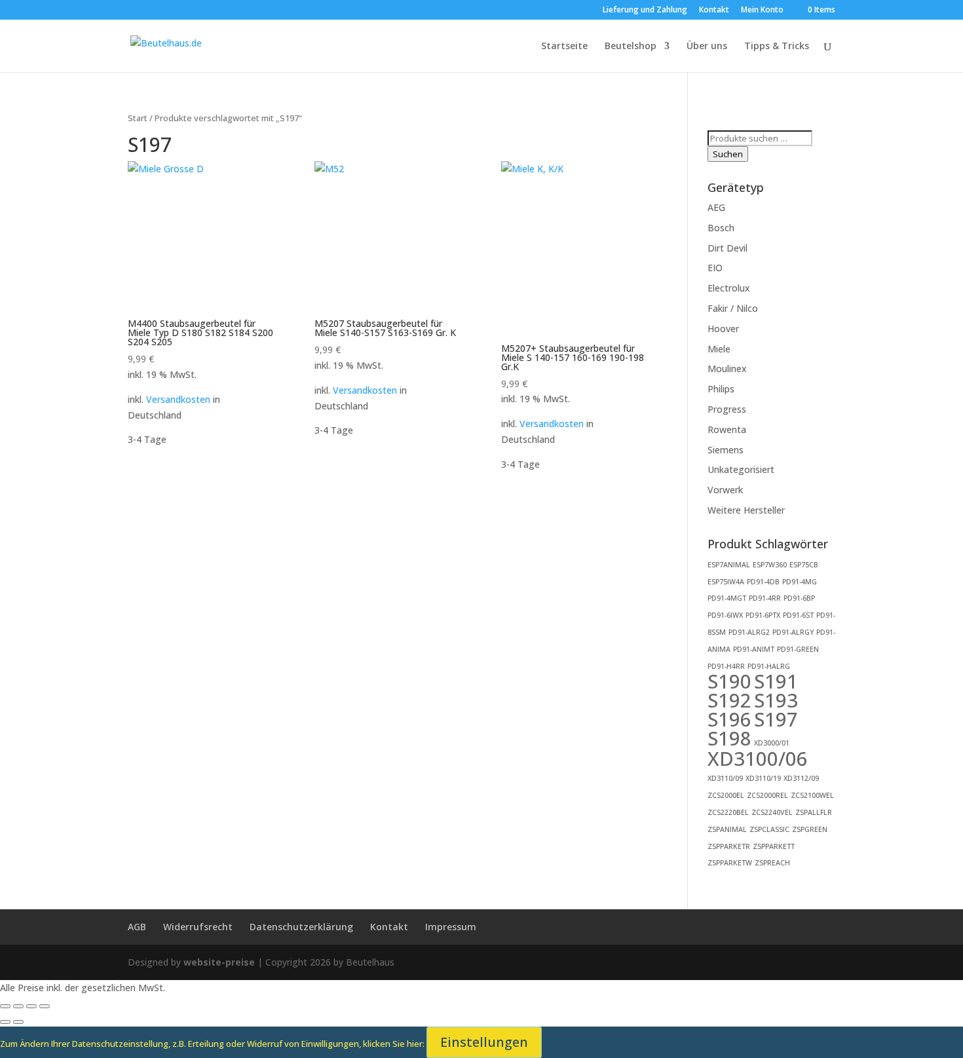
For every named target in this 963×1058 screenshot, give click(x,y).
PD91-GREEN (798, 649)
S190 (729, 681)
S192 (729, 700)
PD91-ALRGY (793, 632)
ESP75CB (803, 564)
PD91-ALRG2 (749, 632)
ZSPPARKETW (730, 862)
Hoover (723, 328)
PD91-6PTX (763, 615)
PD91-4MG (799, 581)
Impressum (450, 926)
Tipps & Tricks (776, 46)
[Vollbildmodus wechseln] (18, 1006)
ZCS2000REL (767, 795)
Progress (727, 409)
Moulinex (727, 368)
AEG (716, 207)
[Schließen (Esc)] (44, 1006)
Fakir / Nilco (733, 308)
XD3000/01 (771, 742)
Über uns (707, 46)
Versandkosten (178, 399)
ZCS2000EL (726, 795)
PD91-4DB (763, 581)
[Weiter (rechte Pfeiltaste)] (18, 1022)
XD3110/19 (763, 778)
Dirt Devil (727, 248)
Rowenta (727, 429)
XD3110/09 (725, 778)
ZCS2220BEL (728, 812)
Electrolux (729, 288)
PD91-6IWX (725, 615)
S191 (776, 681)
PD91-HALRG (768, 666)
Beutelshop (630, 46)
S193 (776, 700)
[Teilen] (31, 1006)
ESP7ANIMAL (729, 564)
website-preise (219, 962)
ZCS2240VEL (772, 812)
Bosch (721, 227)
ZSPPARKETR (729, 846)
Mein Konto (762, 10)
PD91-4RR (765, 598)
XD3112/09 (801, 778)
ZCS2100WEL (812, 795)
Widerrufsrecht (198, 926)
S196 (729, 719)
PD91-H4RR (726, 666)
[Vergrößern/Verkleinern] (5, 1006)
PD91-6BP (799, 598)
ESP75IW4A (726, 581)
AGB (137, 926)
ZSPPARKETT (774, 846)
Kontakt (714, 10)
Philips (721, 389)
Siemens (726, 450)
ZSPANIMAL (727, 829)
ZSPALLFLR (813, 812)
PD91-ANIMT (753, 649)
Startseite (564, 46)
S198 (729, 738)
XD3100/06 (758, 759)
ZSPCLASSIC (769, 829)
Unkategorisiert (741, 469)
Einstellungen (484, 1042)
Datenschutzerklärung (301, 926)
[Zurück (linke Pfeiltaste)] (5, 1022)
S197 (776, 719)
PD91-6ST (798, 615)
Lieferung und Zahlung (645, 10)
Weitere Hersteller (746, 510)
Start (137, 118)
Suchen (728, 154)
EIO (715, 267)
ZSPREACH (772, 862)
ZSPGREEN (809, 829)
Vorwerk (725, 489)
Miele (719, 349)
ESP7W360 (770, 564)
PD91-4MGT (727, 598)
